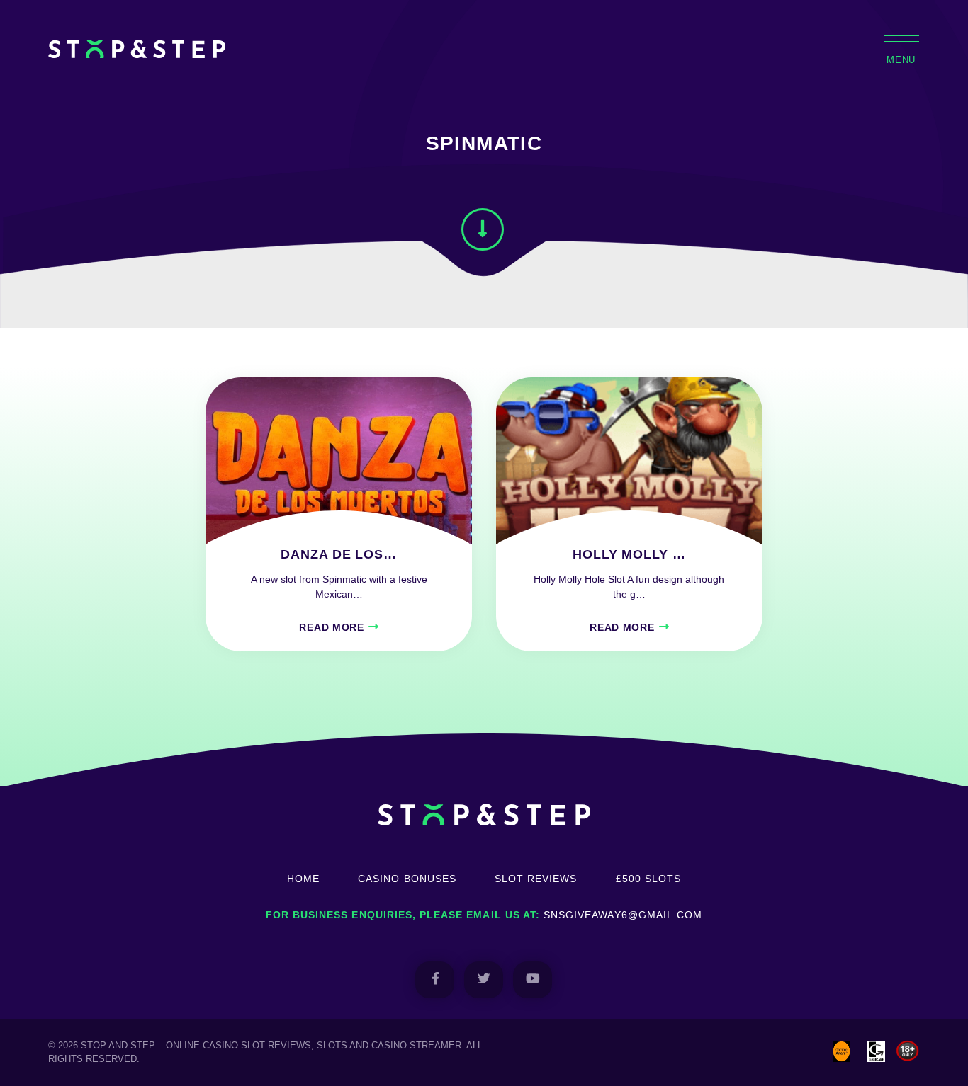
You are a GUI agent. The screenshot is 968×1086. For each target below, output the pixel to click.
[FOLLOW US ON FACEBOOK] (434, 979)
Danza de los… (338, 554)
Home (303, 878)
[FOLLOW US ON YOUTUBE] (532, 979)
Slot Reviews (536, 878)
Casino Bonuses (407, 878)
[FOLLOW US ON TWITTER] (483, 979)
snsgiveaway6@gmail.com (623, 914)
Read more (331, 627)
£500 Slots (649, 878)
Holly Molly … (629, 554)
